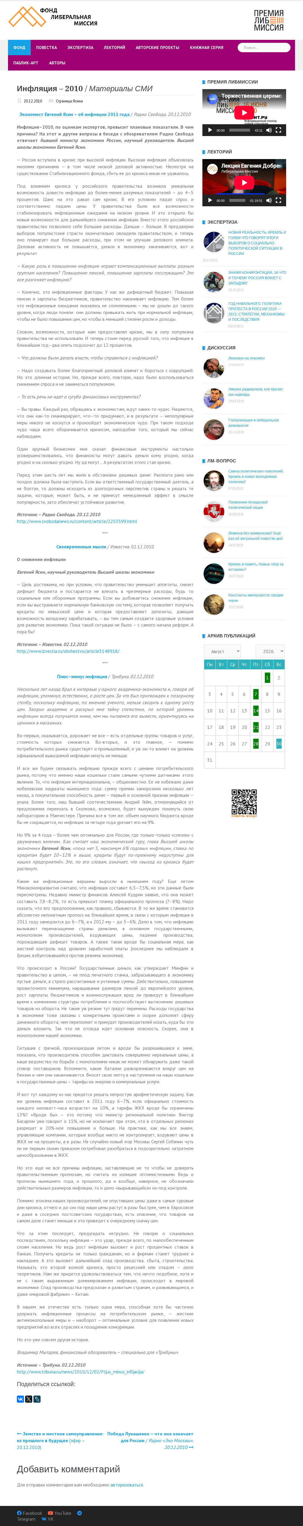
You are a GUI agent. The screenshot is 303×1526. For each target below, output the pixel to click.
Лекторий (114, 47)
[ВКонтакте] (20, 1399)
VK (51, 1519)
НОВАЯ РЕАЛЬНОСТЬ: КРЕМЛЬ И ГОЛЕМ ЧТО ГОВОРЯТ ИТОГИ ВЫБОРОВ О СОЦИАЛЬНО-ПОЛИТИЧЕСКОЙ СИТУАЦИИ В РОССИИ (257, 243)
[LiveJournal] (37, 1399)
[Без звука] (269, 130)
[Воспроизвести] (210, 130)
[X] (28, 1399)
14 (256, 711)
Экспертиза (80, 47)
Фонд (19, 47)
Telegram (26, 1519)
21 (256, 727)
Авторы (57, 63)
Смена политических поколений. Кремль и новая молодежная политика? (255, 476)
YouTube (62, 1513)
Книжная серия (206, 47)
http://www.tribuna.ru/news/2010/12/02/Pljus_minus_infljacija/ (80, 1372)
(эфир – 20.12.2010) (60, 1440)
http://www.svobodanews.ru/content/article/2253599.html (77, 521)
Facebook (32, 1513)
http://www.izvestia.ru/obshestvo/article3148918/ (68, 651)
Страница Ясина (69, 101)
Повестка (46, 47)
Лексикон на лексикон (246, 358)
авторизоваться (126, 1485)
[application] (244, 112)
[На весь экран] (278, 130)
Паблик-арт (25, 63)
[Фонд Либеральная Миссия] (53, 16)
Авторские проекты (157, 47)
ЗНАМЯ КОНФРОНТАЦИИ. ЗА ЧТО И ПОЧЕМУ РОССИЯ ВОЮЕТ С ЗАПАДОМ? (257, 278)
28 (256, 744)
